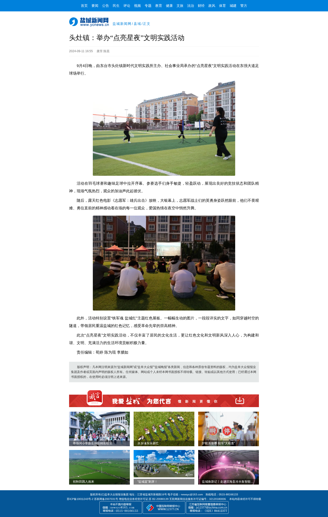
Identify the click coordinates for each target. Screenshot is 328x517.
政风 (211, 6)
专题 (148, 6)
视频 (137, 6)
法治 (190, 6)
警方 (243, 6)
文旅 (180, 6)
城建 (233, 6)
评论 (126, 6)
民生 (116, 6)
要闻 (94, 6)
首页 (84, 6)
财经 (201, 6)
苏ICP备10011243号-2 (80, 498)
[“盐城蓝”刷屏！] (164, 463)
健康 (169, 6)
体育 (222, 6)
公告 (105, 6)
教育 (158, 6)
